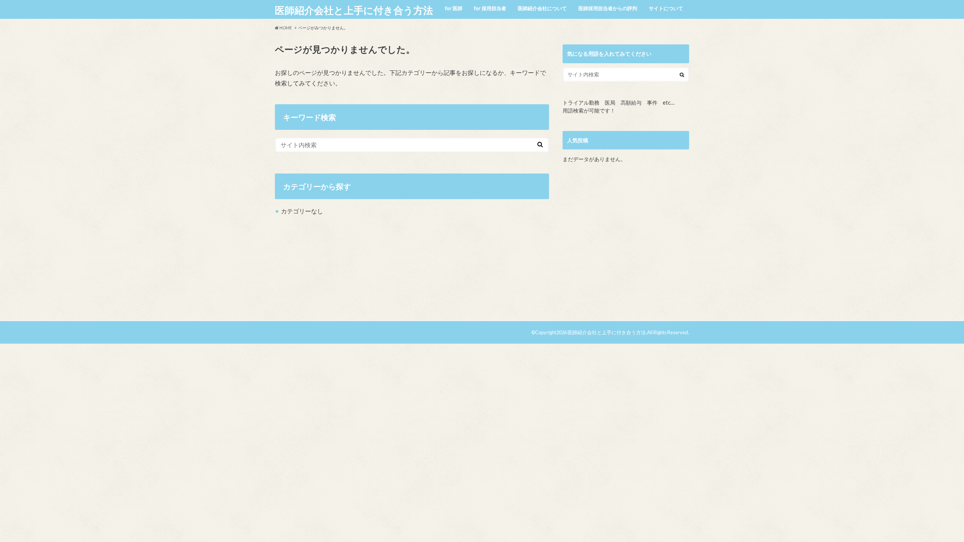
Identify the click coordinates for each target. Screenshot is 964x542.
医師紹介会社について (542, 8)
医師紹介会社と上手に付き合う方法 (354, 10)
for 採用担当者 (490, 8)
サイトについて (666, 8)
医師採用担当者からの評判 (607, 8)
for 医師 (453, 8)
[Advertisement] (626, 245)
